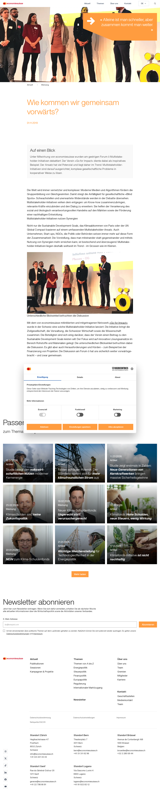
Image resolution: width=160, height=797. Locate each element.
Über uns (114, 3)
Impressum (37, 633)
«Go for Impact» (118, 323)
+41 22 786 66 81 (38, 784)
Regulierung (80, 683)
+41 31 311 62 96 (81, 753)
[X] (5, 758)
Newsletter (80, 699)
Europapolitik (80, 679)
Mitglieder (122, 675)
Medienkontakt (125, 700)
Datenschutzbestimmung (40, 717)
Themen (100, 3)
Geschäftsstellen (125, 696)
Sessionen (35, 667)
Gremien (121, 671)
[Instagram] (5, 751)
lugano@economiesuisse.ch (86, 781)
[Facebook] (5, 779)
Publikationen (37, 663)
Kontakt (127, 3)
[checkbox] (4, 631)
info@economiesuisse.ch (41, 753)
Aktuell (87, 3)
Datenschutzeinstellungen (84, 717)
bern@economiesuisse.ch (85, 750)
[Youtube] (5, 786)
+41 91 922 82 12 (82, 784)
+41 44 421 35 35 (38, 756)
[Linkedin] (5, 772)
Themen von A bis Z (84, 663)
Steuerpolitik (80, 671)
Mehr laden (80, 574)
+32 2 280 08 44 (125, 753)
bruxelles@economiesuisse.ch (131, 750)
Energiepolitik (81, 667)
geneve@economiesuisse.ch (43, 781)
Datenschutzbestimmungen (17, 633)
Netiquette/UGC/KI (38, 722)
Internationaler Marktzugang (88, 687)
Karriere (121, 679)
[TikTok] (5, 765)
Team (120, 667)
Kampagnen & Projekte (41, 671)
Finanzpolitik (80, 675)
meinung (45, 85)
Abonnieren (148, 624)
